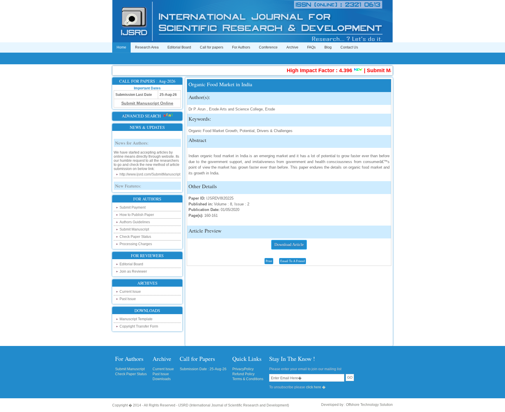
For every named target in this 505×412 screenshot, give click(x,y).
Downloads (162, 379)
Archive (292, 47)
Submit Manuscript (134, 229)
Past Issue (128, 299)
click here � (316, 387)
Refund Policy (243, 374)
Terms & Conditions (247, 379)
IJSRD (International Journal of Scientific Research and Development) (233, 405)
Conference (268, 47)
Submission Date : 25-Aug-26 (203, 369)
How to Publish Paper (137, 215)
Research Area (147, 47)
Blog (328, 47)
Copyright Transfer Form (139, 326)
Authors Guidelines (135, 222)
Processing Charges (136, 244)
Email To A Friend (292, 261)
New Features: (128, 182)
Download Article (289, 245)
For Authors (241, 47)
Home (121, 47)
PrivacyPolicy (243, 369)
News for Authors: (131, 139)
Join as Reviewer (133, 271)
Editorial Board (179, 47)
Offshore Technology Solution (369, 405)
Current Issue (130, 292)
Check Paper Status (135, 237)
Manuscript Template (136, 319)
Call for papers (211, 47)
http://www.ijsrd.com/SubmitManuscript (150, 171)
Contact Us (349, 47)
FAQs (311, 47)
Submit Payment (133, 207)
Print (269, 261)
